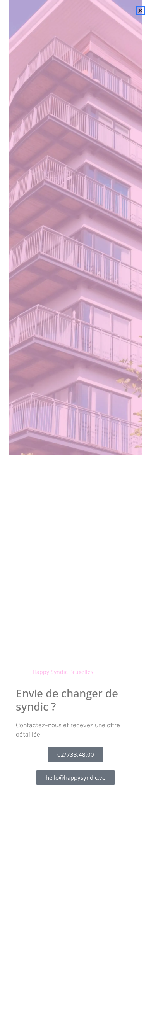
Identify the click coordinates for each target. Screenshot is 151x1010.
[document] (75, 505)
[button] (140, 11)
